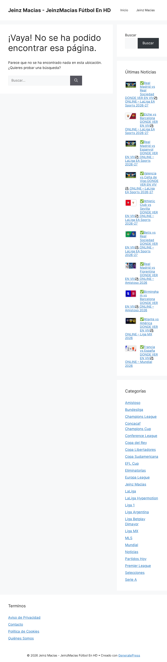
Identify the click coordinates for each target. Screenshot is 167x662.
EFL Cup (132, 463)
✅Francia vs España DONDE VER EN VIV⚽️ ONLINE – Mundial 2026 (141, 356)
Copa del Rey (136, 443)
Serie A (131, 580)
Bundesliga (134, 410)
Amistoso (132, 403)
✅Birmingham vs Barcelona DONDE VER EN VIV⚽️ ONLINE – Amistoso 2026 (142, 301)
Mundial (131, 545)
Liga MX (131, 531)
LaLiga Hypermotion (141, 498)
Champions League (141, 417)
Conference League (141, 436)
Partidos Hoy (135, 559)
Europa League (137, 477)
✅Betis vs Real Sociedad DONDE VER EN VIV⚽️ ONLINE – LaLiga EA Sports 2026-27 (141, 244)
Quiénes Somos (21, 638)
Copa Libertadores (140, 450)
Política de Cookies (23, 631)
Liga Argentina (137, 512)
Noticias (131, 552)
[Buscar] (76, 80)
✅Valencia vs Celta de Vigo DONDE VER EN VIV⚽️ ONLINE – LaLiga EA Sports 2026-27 (141, 182)
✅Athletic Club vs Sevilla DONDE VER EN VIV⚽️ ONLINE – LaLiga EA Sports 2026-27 (141, 212)
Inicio (124, 10)
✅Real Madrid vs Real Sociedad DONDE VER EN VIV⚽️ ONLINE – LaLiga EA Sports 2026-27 (141, 94)
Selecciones (135, 573)
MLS (128, 538)
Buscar (130, 35)
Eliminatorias (135, 470)
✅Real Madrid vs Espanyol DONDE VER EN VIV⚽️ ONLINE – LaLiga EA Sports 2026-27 (141, 153)
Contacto (15, 624)
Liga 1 (130, 505)
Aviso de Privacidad (24, 617)
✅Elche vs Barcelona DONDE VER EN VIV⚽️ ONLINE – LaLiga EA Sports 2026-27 (141, 123)
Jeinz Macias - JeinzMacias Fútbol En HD (59, 10)
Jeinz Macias (145, 10)
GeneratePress (129, 655)
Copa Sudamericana (141, 457)
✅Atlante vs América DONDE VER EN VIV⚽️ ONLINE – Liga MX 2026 (142, 328)
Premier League (138, 566)
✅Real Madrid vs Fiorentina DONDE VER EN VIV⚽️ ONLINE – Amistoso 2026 (141, 273)
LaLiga (130, 491)
